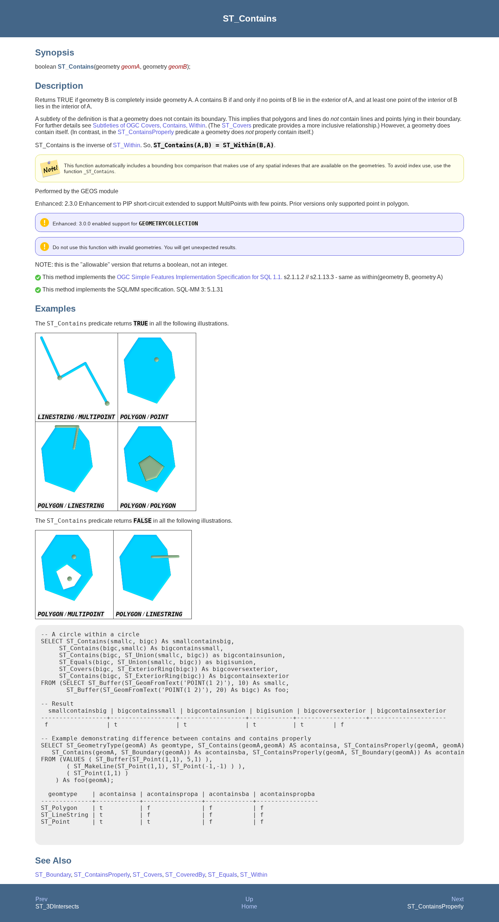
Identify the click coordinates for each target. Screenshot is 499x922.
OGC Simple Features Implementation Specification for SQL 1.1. (199, 277)
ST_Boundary (53, 875)
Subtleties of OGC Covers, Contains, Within (149, 125)
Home (249, 906)
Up (249, 899)
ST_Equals (222, 875)
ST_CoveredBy (185, 875)
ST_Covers (236, 125)
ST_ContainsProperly (146, 132)
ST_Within (126, 145)
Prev (41, 899)
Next (458, 899)
